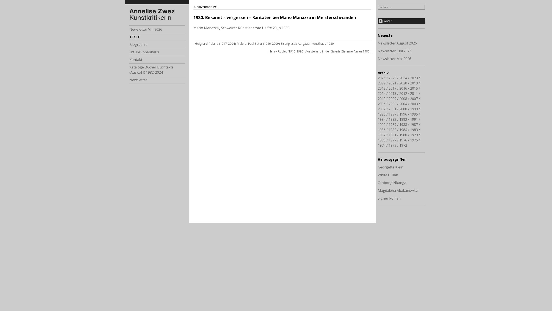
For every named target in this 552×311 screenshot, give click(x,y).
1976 (403, 140)
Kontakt (135, 59)
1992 (403, 119)
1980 (403, 135)
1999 (414, 109)
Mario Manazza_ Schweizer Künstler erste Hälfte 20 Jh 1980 (241, 27)
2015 (414, 88)
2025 (392, 78)
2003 (414, 104)
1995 (414, 114)
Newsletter (138, 80)
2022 (382, 83)
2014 (382, 93)
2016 (403, 88)
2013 (392, 93)
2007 (414, 98)
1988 (403, 124)
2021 (392, 83)
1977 (392, 140)
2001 (392, 109)
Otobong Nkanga (392, 182)
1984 (403, 129)
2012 (403, 93)
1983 (414, 129)
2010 (382, 98)
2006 (382, 104)
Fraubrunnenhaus (144, 52)
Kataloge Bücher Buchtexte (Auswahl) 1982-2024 (151, 70)
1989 (392, 124)
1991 (414, 119)
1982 (382, 135)
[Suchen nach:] (401, 7)
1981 (392, 135)
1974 (382, 145)
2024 (403, 78)
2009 (392, 98)
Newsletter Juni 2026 (394, 51)
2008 (403, 98)
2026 (382, 78)
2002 (382, 109)
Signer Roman (389, 198)
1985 (392, 129)
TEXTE (134, 37)
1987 (414, 124)
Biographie (138, 44)
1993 (392, 119)
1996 (403, 114)
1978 (382, 140)
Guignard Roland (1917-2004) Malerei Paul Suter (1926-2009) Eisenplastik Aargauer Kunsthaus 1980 (264, 43)
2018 (382, 88)
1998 (382, 114)
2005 (392, 104)
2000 (403, 109)
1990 (382, 124)
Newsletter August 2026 (397, 43)
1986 (382, 129)
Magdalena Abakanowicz (398, 190)
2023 (414, 78)
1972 (403, 145)
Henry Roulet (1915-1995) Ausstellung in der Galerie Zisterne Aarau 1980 (319, 51)
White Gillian (388, 175)
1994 (382, 119)
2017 (392, 88)
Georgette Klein (390, 167)
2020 (403, 83)
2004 (403, 104)
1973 (392, 145)
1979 (414, 135)
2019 (414, 83)
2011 (414, 93)
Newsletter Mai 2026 (394, 58)
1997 (392, 114)
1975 (414, 140)
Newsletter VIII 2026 (145, 29)
